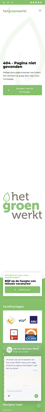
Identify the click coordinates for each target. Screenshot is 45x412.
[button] (40, 10)
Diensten (7, 410)
